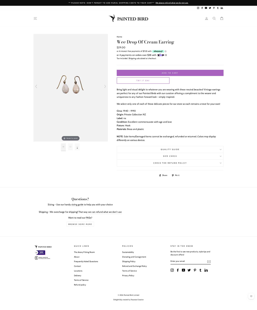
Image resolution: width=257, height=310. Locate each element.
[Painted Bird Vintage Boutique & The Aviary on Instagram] (172, 270)
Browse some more (80, 224)
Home (119, 37)
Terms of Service (81, 280)
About (76, 257)
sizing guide (77, 204)
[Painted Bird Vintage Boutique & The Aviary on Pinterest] (194, 270)
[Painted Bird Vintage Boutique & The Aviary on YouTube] (183, 270)
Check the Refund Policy (170, 163)
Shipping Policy (128, 261)
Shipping (132, 58)
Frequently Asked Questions (86, 261)
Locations (78, 271)
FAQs (88, 217)
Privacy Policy (128, 275)
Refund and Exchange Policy (134, 266)
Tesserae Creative (137, 300)
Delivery (77, 275)
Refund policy (80, 285)
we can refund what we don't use (105, 212)
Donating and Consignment (134, 257)
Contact (77, 266)
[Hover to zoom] (70, 87)
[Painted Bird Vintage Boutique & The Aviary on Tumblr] (200, 270)
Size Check (170, 156)
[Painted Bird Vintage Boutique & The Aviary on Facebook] (177, 270)
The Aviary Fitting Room (84, 252)
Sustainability (128, 252)
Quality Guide (170, 149)
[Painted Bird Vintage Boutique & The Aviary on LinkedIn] (206, 270)
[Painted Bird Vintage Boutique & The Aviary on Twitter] (189, 270)
